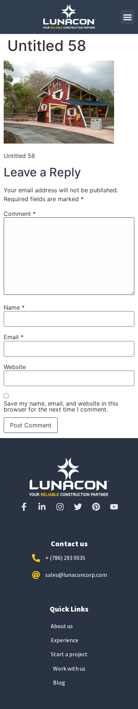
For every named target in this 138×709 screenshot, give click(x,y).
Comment (20, 214)
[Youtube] (114, 507)
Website (15, 367)
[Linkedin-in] (42, 507)
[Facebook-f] (24, 507)
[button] (128, 17)
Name (14, 307)
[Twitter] (78, 507)
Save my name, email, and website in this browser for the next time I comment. (61, 406)
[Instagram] (60, 507)
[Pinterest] (96, 507)
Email (14, 337)
